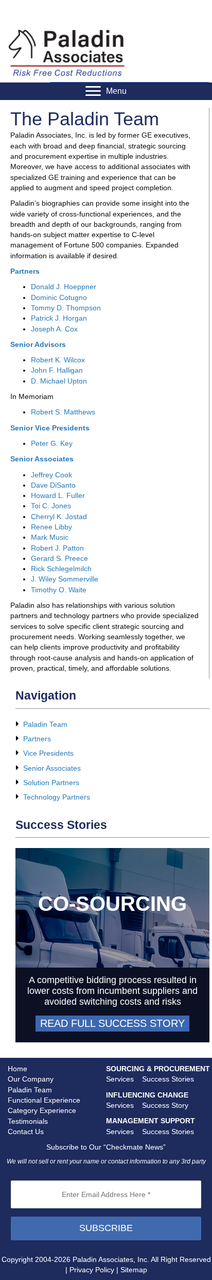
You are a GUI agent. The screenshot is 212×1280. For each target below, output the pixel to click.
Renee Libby (51, 527)
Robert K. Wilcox (58, 360)
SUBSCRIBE (106, 1228)
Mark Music (49, 537)
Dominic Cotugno (59, 297)
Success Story (165, 1105)
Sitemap (133, 1270)
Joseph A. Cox (54, 329)
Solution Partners (51, 782)
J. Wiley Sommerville (64, 579)
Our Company (31, 1079)
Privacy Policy (91, 1270)
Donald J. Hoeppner (63, 286)
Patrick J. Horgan (59, 318)
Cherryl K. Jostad (59, 516)
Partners (37, 739)
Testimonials (28, 1121)
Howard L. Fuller (58, 495)
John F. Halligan (57, 370)
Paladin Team (45, 724)
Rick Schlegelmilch (61, 568)
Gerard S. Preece (59, 558)
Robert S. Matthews (63, 412)
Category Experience (42, 1110)
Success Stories (168, 1079)
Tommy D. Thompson (66, 308)
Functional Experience (44, 1100)
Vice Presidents (48, 753)
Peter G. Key (52, 443)
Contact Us (26, 1131)
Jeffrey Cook (51, 475)
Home (17, 1069)
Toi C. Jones (51, 506)
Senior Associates (52, 768)
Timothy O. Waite (58, 590)
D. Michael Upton (59, 381)
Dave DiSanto (53, 485)
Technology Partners (56, 797)
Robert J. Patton (57, 548)
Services (120, 1079)
